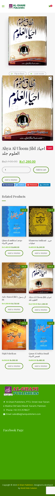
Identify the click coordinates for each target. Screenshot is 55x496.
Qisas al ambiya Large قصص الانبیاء (12, 241)
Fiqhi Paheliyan (9, 353)
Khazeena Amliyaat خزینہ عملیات (40, 241)
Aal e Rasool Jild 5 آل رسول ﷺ (14, 298)
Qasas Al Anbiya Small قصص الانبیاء (39, 355)
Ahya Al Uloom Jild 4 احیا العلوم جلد (40, 298)
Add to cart (41, 170)
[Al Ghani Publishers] (17, 6)
